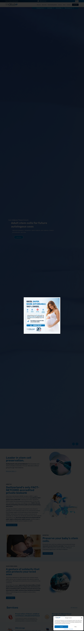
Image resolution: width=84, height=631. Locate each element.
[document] (42, 315)
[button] (81, 617)
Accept (61, 626)
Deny (76, 626)
